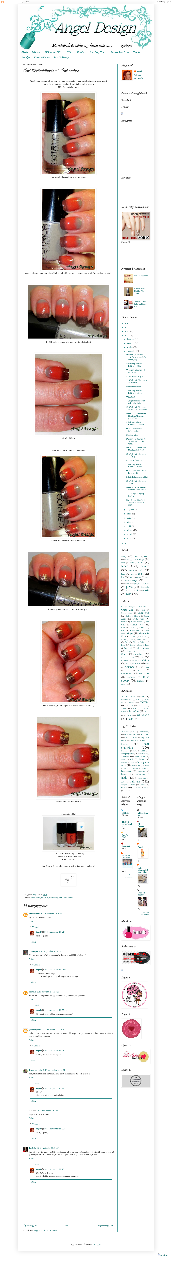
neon (147, 580)
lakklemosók (142, 778)
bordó (146, 556)
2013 (126, 335)
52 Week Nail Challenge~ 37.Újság (136, 455)
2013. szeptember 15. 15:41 (54, 1070)
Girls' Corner (141, 824)
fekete (145, 566)
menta (138, 577)
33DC (142, 696)
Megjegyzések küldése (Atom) (46, 1230)
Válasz (31, 921)
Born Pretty (144, 731)
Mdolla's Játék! (132, 434)
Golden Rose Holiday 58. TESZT (139, 291)
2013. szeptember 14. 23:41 (55, 1050)
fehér (124, 566)
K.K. (135, 708)
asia (132, 762)
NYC (134, 636)
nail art (135, 781)
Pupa (123, 644)
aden (123, 657)
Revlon (132, 645)
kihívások (44, 897)
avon (142, 657)
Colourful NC (126, 699)
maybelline (131, 677)
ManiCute (81, 52)
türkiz (146, 590)
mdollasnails (34, 913)
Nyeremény (125, 751)
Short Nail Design (61, 57)
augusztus (131, 509)
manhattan (126, 673)
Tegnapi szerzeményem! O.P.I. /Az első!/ (135, 401)
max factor (144, 673)
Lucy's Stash (125, 836)
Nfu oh (143, 636)
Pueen (142, 750)
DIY (127, 737)
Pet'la (135, 751)
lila (122, 577)
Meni (144, 740)
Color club (143, 612)
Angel (38, 931)
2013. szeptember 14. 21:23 (48, 991)
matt (131, 577)
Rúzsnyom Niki (35, 1069)
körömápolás (140, 774)
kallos (147, 667)
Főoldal (24, 52)
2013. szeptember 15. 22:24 (55, 1128)
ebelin (147, 765)
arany (124, 556)
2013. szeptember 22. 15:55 (55, 1169)
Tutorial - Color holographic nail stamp (140, 303)
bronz (127, 559)
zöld (128, 594)
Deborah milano (136, 621)
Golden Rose (137, 624)
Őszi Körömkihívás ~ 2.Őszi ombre (134, 429)
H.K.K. (142, 705)
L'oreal (142, 627)
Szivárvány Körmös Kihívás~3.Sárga (134, 391)
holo (141, 570)
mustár (147, 577)
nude (127, 583)
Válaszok (36, 927)
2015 (126, 327)
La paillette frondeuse (126, 856)
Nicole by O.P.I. (127, 639)
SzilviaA (32, 991)
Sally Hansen (142, 647)
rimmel (140, 680)
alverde (141, 759)
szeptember (131, 351)
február (130, 534)
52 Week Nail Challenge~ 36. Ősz (136, 482)
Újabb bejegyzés (30, 1225)
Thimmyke (33, 951)
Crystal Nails (138, 618)
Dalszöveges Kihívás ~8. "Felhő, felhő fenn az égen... (136, 502)
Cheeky (128, 734)
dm (139, 765)
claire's (145, 660)
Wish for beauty (141, 893)
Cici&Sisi (145, 734)
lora (128, 670)
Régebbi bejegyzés (105, 1225)
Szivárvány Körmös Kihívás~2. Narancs (135, 423)
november (131, 343)
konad (124, 773)
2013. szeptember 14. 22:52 (55, 1010)
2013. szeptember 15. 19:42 (48, 1110)
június (129, 517)
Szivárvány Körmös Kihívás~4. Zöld (134, 364)
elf (127, 663)
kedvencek (141, 771)
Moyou (124, 743)
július (129, 513)
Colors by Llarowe (133, 616)
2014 (126, 331)
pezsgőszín (137, 583)
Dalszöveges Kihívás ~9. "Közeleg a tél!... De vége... (136, 441)
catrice (38, 897)
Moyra (130, 633)
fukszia (131, 570)
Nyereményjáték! (141, 275)
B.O (122, 607)
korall (132, 574)
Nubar (139, 639)
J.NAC (124, 708)
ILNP (123, 627)
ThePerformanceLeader (127, 823)
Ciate (143, 610)
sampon (124, 784)
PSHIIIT (125, 812)
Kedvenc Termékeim (120, 52)
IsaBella (32, 1147)
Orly (126, 642)
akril (131, 759)
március (130, 530)
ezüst (140, 562)
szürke (70, 897)
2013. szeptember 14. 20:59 (50, 951)
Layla (123, 630)
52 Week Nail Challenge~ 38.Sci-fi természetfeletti (136, 408)
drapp (132, 562)
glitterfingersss (35, 1029)
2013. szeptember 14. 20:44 (51, 913)
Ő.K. (61, 897)
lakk (124, 777)
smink (143, 784)
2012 (126, 543)
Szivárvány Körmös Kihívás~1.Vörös (134, 465)
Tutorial (136, 52)
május (129, 522)
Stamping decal (127, 753)
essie (147, 663)
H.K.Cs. (130, 705)
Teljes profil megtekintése (139, 76)
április (129, 526)
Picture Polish (139, 642)
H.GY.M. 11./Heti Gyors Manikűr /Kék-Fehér (136, 448)
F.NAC (131, 702)
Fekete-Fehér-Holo (133, 386)
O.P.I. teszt (130, 396)
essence (136, 663)
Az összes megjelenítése (129, 876)
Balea (135, 732)
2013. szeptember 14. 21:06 (55, 931)
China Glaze (127, 609)
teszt (123, 787)
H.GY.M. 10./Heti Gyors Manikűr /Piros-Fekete (136, 488)
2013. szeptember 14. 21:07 (55, 969)
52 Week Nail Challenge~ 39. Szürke (136, 381)
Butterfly (142, 607)
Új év (125, 791)
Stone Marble (142, 753)
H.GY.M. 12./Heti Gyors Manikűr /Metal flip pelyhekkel (136, 415)
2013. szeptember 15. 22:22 (55, 1088)
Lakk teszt (36, 52)
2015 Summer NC (52, 52)
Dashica (124, 621)
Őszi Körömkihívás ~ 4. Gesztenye (135, 370)
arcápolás (124, 762)
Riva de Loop (143, 645)
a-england (138, 653)
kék (139, 573)
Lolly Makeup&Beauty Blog (143, 869)
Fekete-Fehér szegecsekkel (137, 476)
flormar (129, 667)
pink (147, 583)
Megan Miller (134, 630)
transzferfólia (136, 788)
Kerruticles (126, 846)
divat (133, 765)
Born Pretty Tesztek (98, 52)
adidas (123, 759)
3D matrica (125, 732)
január (129, 538)
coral (123, 562)
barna (33, 897)
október (130, 347)
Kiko (132, 627)
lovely (140, 670)
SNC (147, 711)
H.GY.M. (68, 52)
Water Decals (139, 756)
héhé (126, 768)
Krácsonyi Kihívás (41, 57)
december (131, 339)
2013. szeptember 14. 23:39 (53, 1029)
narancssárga (53, 897)
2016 (126, 323)
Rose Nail (128, 648)
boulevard (124, 660)
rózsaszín (144, 587)
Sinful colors (132, 651)
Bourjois (132, 607)
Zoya (123, 653)
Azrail (140, 846)
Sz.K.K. (128, 715)
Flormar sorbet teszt (134, 460)
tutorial (146, 788)
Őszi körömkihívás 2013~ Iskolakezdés (136, 471)
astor (131, 657)
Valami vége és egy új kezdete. (135, 494)
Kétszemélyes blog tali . (135, 376)
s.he (65, 897)
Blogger (97, 1244)
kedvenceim (126, 771)
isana (144, 768)
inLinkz (135, 768)
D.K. (138, 699)
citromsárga (138, 559)
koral (123, 574)
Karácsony (134, 740)
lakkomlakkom (143, 813)
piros (129, 586)
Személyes (25, 57)
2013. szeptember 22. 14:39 (48, 1148)
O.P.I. (146, 639)
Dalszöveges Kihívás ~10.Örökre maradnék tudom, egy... (136, 357)
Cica (136, 734)
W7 (144, 651)
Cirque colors (126, 613)
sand (128, 590)
